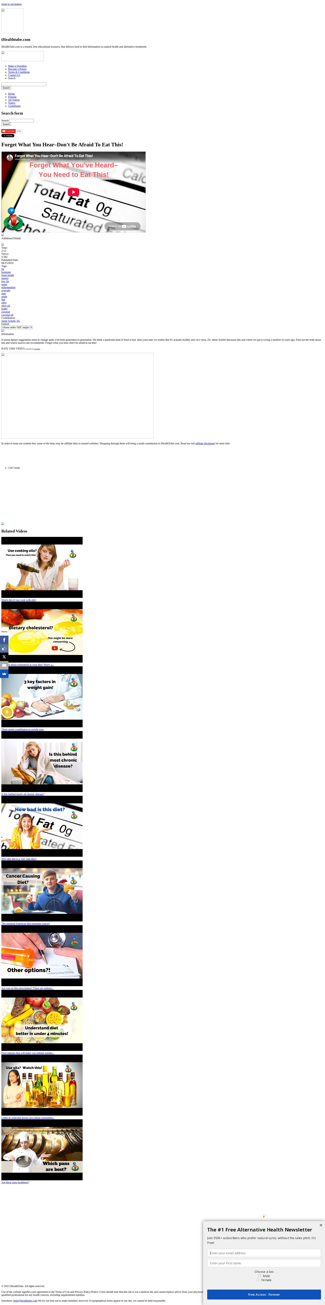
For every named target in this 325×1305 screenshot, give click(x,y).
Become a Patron (17, 69)
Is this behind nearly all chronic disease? (22, 794)
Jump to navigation (11, 4)
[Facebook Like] (4, 648)
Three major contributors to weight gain (22, 729)
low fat (5, 281)
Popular (12, 96)
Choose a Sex (264, 1272)
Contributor (14, 106)
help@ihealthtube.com (25, 1300)
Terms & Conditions (19, 72)
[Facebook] (4, 640)
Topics (11, 102)
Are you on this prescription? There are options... (27, 988)
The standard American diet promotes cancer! (25, 923)
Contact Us (14, 75)
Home (11, 93)
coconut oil (7, 314)
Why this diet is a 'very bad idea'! (19, 858)
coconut (5, 311)
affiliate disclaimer (205, 443)
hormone (6, 272)
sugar (4, 284)
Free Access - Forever (264, 1294)
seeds (4, 296)
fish (3, 299)
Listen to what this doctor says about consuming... (28, 1117)
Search (5, 120)
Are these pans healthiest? (15, 1182)
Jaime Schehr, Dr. (10, 321)
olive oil (5, 305)
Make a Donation (17, 66)
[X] (4, 657)
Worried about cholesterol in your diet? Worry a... (27, 664)
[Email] (4, 665)
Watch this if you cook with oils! (18, 600)
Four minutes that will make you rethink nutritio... (27, 1053)
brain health (7, 275)
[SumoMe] (4, 674)
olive (4, 302)
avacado (5, 290)
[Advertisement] (63, 455)
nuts (3, 293)
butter (4, 308)
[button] (264, 1229)
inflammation (8, 287)
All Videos (14, 99)
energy (5, 278)
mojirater (37, 349)
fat (2, 269)
